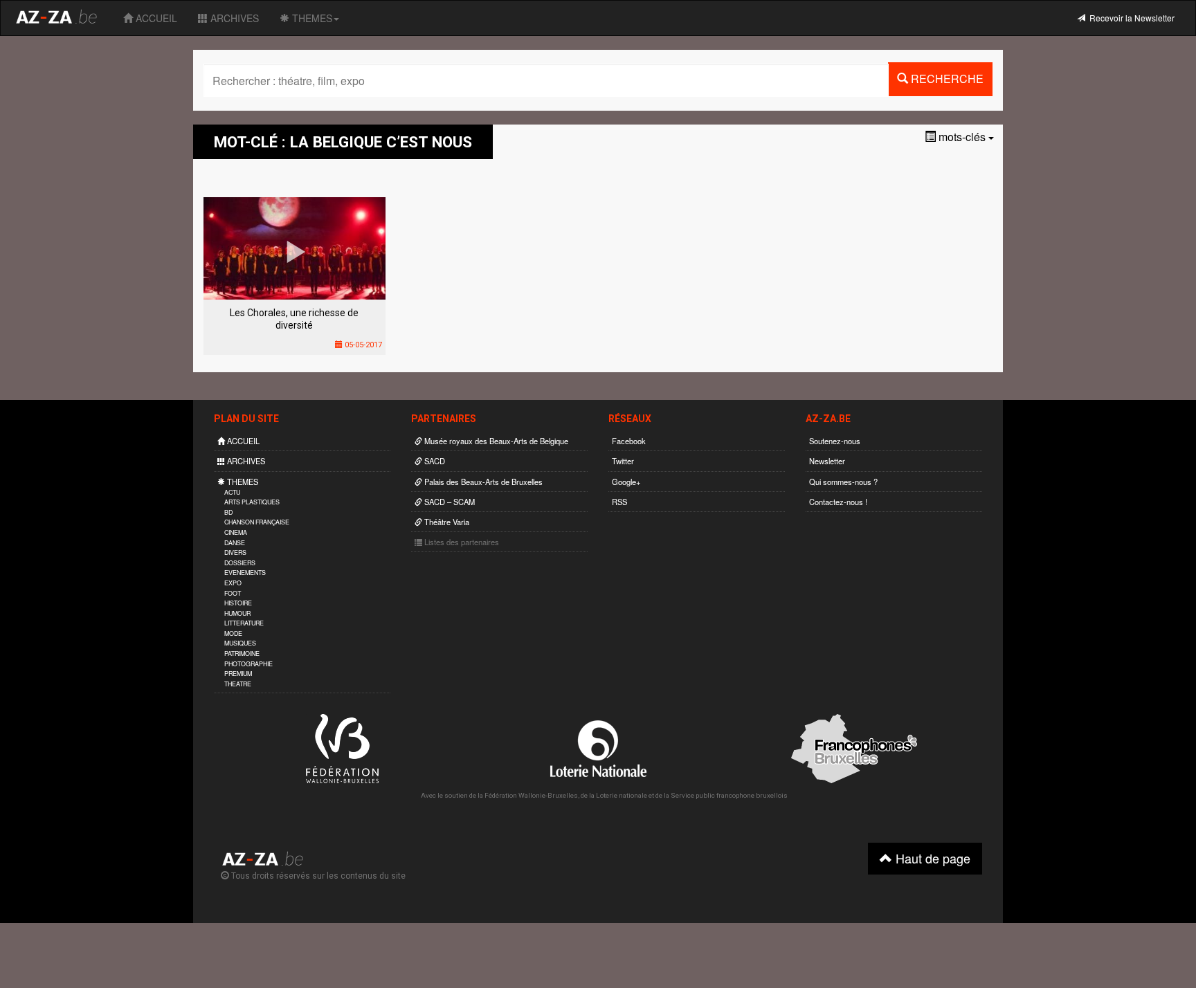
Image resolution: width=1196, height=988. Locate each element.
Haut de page (931, 858)
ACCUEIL (155, 18)
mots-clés (962, 137)
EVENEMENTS (245, 572)
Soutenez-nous (834, 440)
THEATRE (237, 683)
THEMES (310, 18)
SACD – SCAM (448, 501)
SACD (433, 460)
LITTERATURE (244, 623)
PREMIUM (238, 673)
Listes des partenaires (460, 541)
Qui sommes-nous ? (843, 481)
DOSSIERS (239, 562)
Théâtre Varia (445, 521)
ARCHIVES (233, 18)
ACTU (232, 492)
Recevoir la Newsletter (1130, 18)
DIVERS (235, 552)
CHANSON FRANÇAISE (256, 522)
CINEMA (235, 532)
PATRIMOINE (242, 653)
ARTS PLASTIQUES (252, 501)
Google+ (626, 481)
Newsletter (827, 460)
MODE (233, 633)
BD (228, 512)
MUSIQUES (240, 643)
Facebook (629, 440)
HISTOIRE (238, 602)
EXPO (233, 582)
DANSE (234, 542)
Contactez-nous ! (838, 501)
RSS (619, 501)
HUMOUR (237, 613)
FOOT (232, 593)
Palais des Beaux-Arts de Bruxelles (482, 481)
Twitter (623, 460)
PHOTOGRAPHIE (248, 663)
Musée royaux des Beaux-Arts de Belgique (495, 440)
